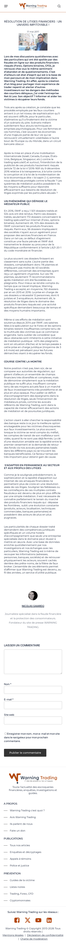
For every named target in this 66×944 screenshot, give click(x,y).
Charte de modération (34, 938)
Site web (9, 714)
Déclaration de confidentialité (45, 935)
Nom (7, 684)
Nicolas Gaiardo (33, 605)
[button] (6, 6)
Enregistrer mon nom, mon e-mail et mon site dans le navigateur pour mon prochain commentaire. (32, 737)
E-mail (9, 699)
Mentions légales (13, 935)
